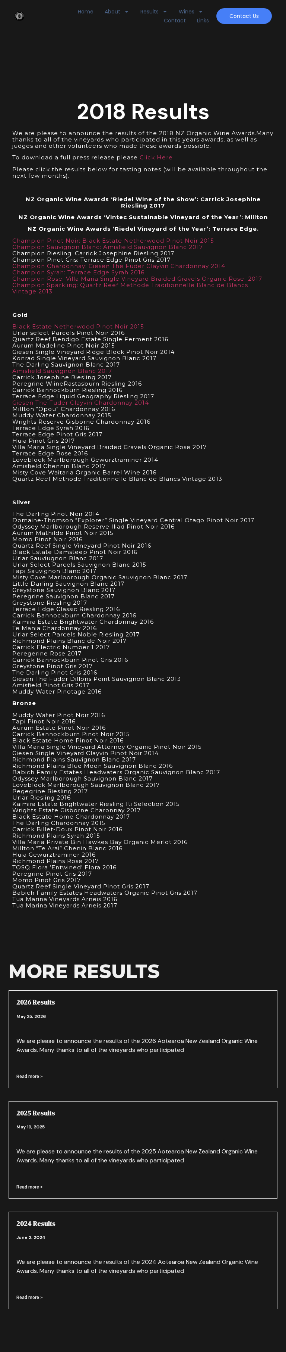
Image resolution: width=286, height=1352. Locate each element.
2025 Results (35, 1113)
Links (203, 20)
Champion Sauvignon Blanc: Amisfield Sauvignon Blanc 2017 (107, 246)
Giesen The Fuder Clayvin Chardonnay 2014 (80, 402)
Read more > (29, 1076)
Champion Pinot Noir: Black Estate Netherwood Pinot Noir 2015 (113, 240)
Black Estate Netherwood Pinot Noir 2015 (78, 326)
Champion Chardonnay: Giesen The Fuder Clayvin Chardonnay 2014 (118, 266)
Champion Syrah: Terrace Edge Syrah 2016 (78, 272)
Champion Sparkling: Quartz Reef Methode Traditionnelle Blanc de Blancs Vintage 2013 (130, 288)
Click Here (156, 157)
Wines (186, 11)
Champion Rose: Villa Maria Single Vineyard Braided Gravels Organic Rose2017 (137, 278)
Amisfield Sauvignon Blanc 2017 (62, 370)
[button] (244, 16)
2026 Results (35, 1002)
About (112, 11)
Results (149, 11)
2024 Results (35, 1223)
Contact (175, 20)
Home (85, 11)
